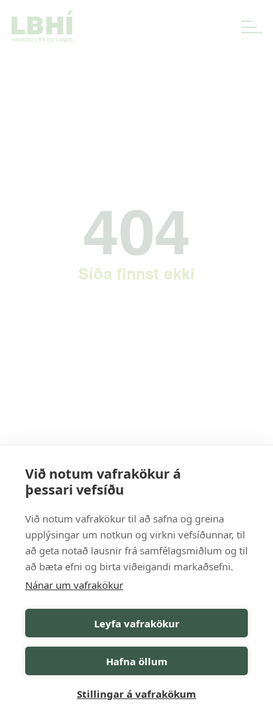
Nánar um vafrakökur (74, 585)
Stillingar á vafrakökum (136, 693)
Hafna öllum (137, 661)
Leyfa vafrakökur (137, 623)
